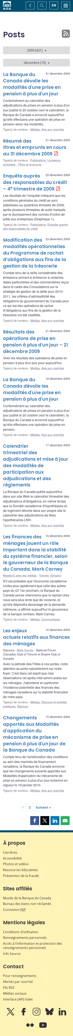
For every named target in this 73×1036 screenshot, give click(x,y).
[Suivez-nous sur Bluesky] (49, 1014)
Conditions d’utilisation (20, 932)
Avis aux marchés (52, 129)
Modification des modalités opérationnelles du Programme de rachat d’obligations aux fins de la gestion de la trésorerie (34, 253)
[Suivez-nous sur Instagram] (36, 1014)
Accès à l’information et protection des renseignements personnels (32, 945)
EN (54, 5)
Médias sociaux (14, 993)
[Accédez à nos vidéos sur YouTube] (43, 1028)
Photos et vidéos (16, 864)
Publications (38, 160)
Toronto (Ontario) (50, 575)
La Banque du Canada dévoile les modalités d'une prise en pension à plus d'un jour (32, 84)
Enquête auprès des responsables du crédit (35, 227)
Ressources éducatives (20, 870)
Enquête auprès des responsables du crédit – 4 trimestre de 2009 (35, 182)
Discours (22, 706)
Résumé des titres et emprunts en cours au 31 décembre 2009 (34, 147)
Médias (35, 129)
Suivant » (43, 807)
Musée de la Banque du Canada (27, 898)
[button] (34, 820)
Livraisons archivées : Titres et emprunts (31, 162)
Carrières (10, 852)
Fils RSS (8, 987)
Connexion (14, 909)
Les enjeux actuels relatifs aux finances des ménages (36, 637)
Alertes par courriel (18, 981)
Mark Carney (25, 650)
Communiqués (50, 619)
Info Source (11, 953)
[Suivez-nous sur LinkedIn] (62, 1014)
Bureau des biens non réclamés (27, 904)
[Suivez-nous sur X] (10, 1014)
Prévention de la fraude (21, 876)
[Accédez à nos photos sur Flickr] (30, 1028)
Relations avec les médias (19, 575)
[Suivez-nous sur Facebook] (23, 1014)
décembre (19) (35, 62)
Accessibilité (12, 858)
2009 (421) (35, 50)
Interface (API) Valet (18, 999)
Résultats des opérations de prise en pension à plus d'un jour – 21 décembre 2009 (35, 342)
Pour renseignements (19, 976)
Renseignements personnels (25, 937)
